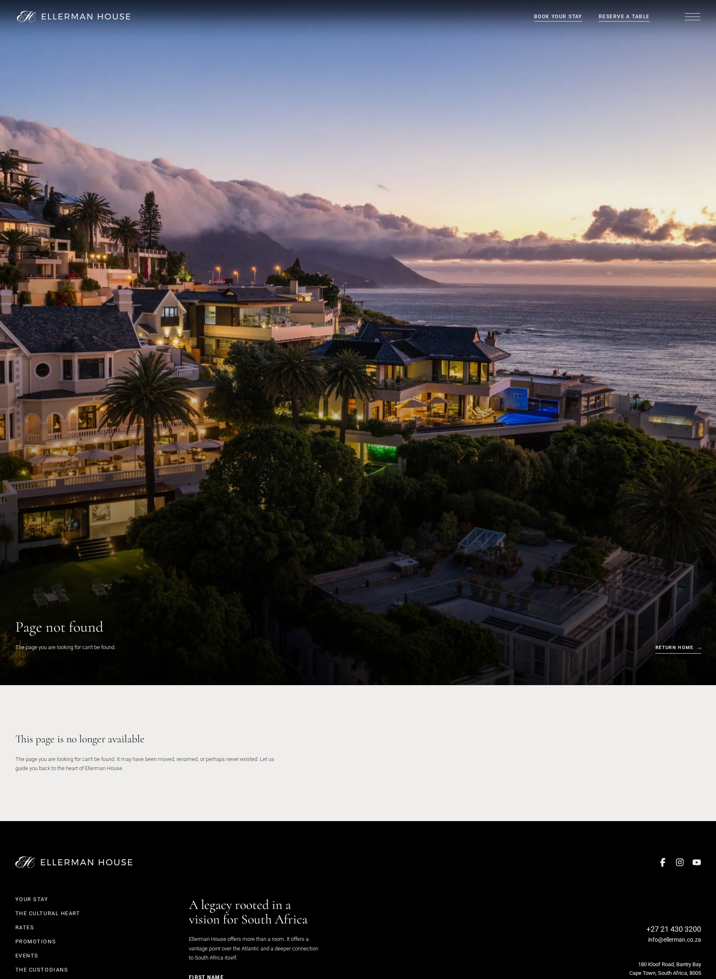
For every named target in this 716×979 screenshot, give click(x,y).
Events (27, 955)
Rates (24, 927)
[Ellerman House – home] (74, 17)
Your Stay (31, 899)
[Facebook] (662, 862)
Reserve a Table (624, 16)
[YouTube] (696, 862)
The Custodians (41, 970)
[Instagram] (679, 862)
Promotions (35, 941)
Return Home (675, 647)
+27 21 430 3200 (673, 929)
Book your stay (558, 16)
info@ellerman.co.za (674, 939)
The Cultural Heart (47, 913)
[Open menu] (693, 16)
